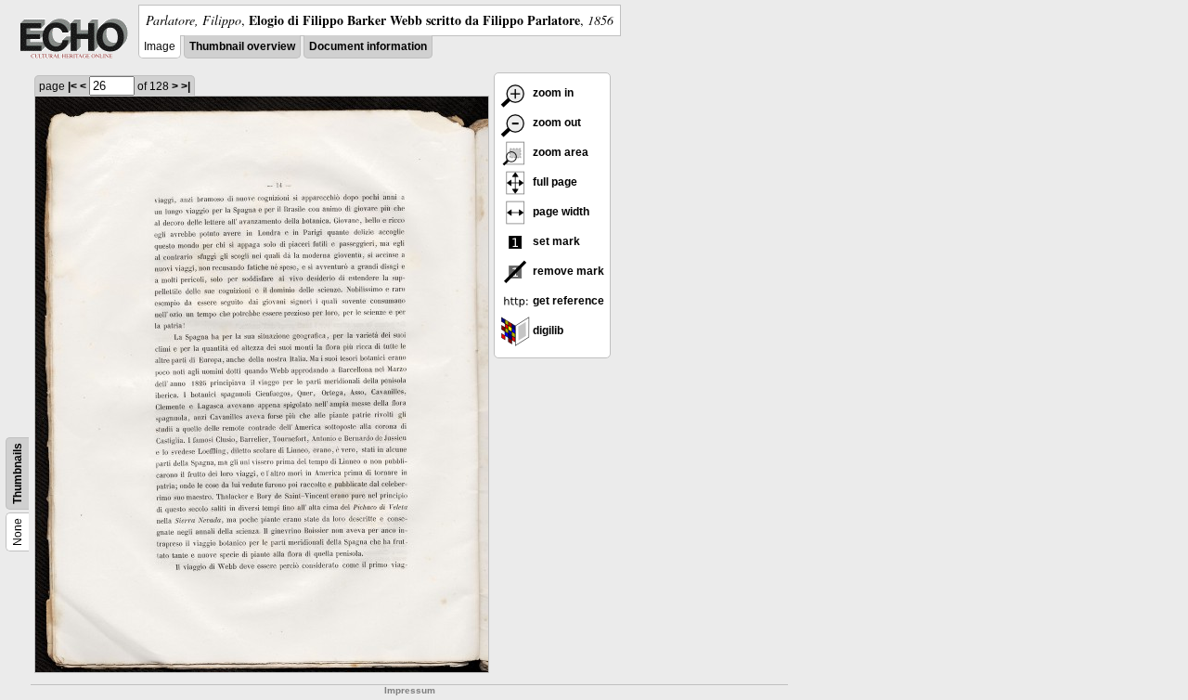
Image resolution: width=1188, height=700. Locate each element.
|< (72, 86)
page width (559, 211)
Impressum (409, 690)
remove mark (567, 271)
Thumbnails (17, 473)
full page (553, 181)
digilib (546, 330)
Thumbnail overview (242, 46)
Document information (368, 46)
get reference (567, 300)
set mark (555, 241)
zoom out (555, 122)
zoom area (559, 152)
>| (185, 86)
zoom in (552, 92)
